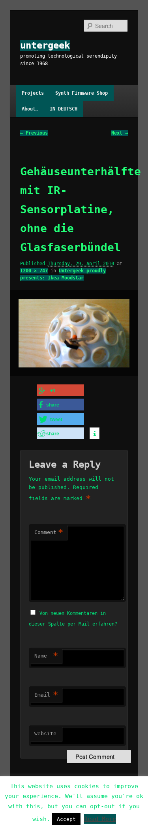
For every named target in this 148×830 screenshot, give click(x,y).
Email (46, 695)
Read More (100, 819)
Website (45, 733)
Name (46, 656)
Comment (48, 532)
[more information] (94, 434)
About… (30, 109)
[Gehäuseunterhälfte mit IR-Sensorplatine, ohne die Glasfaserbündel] (74, 333)
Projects (33, 93)
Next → (119, 133)
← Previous (34, 133)
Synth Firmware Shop (81, 93)
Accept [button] (66, 819)
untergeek (45, 45)
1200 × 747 (34, 271)
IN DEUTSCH (63, 109)
